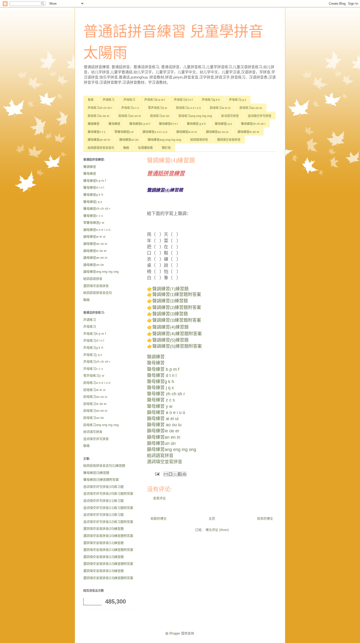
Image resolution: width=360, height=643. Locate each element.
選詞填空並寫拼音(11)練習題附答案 (108, 550)
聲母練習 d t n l (162, 375)
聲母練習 (114, 124)
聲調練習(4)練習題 (170, 326)
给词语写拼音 (230, 116)
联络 (86, 446)
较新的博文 (159, 518)
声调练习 (108, 100)
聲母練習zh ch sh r (253, 124)
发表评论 (159, 498)
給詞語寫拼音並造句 (101, 148)
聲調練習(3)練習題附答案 (176, 320)
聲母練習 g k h (196, 124)
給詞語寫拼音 (199, 139)
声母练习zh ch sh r (100, 108)
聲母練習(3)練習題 (96, 473)
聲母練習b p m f (139, 124)
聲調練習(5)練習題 (170, 340)
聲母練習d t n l (168, 124)
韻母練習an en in (99, 139)
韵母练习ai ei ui (220, 108)
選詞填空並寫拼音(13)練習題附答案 (108, 578)
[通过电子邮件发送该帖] (156, 474)
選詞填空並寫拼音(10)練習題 (103, 528)
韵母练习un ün (159, 116)
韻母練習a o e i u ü (155, 132)
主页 (212, 518)
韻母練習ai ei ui (186, 132)
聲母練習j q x (223, 124)
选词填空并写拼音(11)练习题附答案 (108, 508)
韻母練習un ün (129, 139)
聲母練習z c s (96, 132)
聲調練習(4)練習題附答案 (177, 333)
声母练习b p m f (154, 100)
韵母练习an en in (130, 116)
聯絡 (126, 148)
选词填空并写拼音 (259, 116)
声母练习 (129, 100)
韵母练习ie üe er (98, 116)
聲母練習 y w (159, 406)
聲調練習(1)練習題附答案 (176, 295)
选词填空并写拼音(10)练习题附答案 (108, 493)
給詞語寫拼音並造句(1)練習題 (104, 465)
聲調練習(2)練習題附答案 (176, 308)
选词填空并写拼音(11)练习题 (103, 500)
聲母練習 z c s (161, 400)
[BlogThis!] (170, 474)
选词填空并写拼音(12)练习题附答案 (108, 522)
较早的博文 (265, 518)
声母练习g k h (211, 100)
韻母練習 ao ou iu (164, 424)
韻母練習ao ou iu (217, 132)
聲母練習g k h (160, 381)
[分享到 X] (175, 474)
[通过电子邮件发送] (165, 474)
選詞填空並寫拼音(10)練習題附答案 (108, 536)
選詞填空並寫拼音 (228, 139)
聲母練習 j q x (160, 387)
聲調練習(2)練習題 (170, 301)
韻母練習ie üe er (248, 132)
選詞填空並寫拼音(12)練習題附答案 (108, 564)
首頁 (91, 100)
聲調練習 (93, 124)
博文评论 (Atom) (217, 530)
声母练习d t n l (183, 100)
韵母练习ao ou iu (251, 108)
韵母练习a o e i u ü (188, 108)
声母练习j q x (237, 100)
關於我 (166, 148)
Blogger (174, 633)
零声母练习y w (157, 108)
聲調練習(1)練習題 (170, 288)
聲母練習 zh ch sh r (166, 393)
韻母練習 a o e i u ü (166, 412)
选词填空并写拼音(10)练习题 (103, 487)
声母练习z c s (130, 108)
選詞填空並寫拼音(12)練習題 (103, 557)
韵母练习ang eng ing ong (195, 116)
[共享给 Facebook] (179, 474)
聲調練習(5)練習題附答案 (177, 346)
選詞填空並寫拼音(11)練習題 (103, 543)
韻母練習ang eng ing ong (164, 139)
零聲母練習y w (123, 132)
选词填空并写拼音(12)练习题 (103, 514)
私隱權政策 (145, 148)
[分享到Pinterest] (184, 474)
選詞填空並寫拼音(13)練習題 (103, 571)
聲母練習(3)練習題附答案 (101, 479)
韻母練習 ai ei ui (163, 418)
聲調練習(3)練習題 (170, 314)
